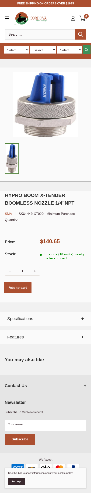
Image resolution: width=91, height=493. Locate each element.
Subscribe (20, 439)
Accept (16, 481)
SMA (8, 214)
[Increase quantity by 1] (35, 271)
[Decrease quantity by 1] (10, 271)
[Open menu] (7, 18)
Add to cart (18, 288)
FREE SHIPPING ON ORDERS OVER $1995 (45, 3)
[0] (82, 18)
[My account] (73, 18)
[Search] (80, 34)
